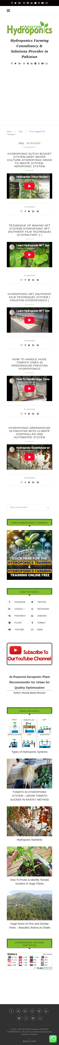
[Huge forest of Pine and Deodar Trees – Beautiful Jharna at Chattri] (29, 891)
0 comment (29, 207)
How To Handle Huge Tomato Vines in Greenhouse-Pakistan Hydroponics (29, 364)
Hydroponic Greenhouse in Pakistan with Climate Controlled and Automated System (29, 432)
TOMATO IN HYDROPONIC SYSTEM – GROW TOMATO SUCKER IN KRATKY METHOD (29, 795)
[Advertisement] (29, 98)
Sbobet (10, 988)
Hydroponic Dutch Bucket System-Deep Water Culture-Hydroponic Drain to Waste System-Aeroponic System (29, 160)
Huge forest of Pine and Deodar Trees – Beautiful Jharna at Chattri (29, 925)
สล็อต (9, 976)
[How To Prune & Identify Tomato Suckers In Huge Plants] (29, 848)
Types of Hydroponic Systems (29, 751)
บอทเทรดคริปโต (14, 971)
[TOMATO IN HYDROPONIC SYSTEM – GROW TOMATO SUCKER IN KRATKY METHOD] (29, 760)
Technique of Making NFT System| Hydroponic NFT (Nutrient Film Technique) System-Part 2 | (29, 230)
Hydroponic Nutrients (29, 839)
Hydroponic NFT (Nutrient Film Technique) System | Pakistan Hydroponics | (29, 297)
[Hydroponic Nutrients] (29, 808)
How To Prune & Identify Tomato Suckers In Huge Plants (29, 881)
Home (9, 131)
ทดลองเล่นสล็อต (14, 984)
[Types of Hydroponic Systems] (29, 720)
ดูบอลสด (11, 980)
